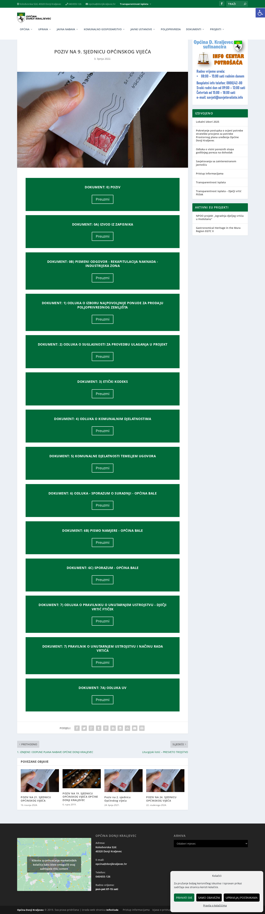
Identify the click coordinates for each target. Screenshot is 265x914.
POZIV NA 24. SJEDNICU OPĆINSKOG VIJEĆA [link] (161, 798)
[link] (260, 12)
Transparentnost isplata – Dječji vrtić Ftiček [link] (218, 192)
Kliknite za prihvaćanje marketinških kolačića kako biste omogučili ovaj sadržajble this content (54, 864)
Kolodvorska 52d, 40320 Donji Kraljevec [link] (40, 4)
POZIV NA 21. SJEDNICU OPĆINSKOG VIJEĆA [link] (36, 798)
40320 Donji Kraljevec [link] (109, 851)
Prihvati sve (184, 897)
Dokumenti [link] (193, 29)
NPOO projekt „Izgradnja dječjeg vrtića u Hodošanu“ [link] (220, 217)
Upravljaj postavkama (242, 897)
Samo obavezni (209, 897)
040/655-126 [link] (74, 4)
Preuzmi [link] (102, 199)
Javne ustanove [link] (141, 29)
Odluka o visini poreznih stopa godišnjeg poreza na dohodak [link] (215, 151)
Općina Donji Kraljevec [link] (30, 909)
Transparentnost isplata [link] (134, 4)
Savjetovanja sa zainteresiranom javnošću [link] (216, 163)
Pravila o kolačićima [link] (215, 905)
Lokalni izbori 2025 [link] (207, 121)
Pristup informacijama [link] (209, 173)
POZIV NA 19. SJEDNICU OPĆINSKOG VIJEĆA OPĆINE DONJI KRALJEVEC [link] (80, 797)
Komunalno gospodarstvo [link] (103, 29)
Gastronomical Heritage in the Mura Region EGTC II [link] (218, 229)
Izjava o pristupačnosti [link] (166, 909)
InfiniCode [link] (112, 909)
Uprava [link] (43, 29)
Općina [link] (24, 29)
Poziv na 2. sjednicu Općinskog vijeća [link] (117, 798)
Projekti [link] (215, 29)
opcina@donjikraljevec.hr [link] (102, 4)
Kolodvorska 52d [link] (106, 847)
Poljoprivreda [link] (171, 29)
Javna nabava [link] (66, 29)
